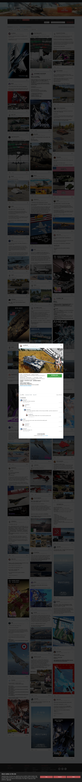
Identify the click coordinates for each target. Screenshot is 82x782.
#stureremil (25, 385)
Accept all (60, 776)
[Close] (61, 345)
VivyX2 (24, 419)
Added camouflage (26, 346)
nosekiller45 (25, 345)
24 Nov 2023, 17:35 (26, 421)
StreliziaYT (28, 409)
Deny (46, 776)
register (47, 435)
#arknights (29, 385)
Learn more (9, 779)
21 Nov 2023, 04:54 (28, 407)
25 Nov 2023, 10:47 (28, 426)
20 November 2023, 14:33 (34, 346)
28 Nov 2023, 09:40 (26, 431)
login (43, 435)
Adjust (73, 776)
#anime (21, 385)
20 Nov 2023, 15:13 (26, 402)
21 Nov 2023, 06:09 (29, 412)
